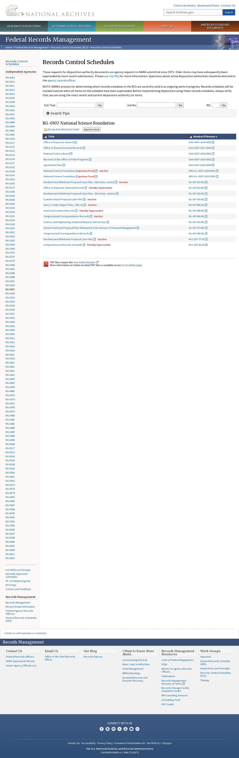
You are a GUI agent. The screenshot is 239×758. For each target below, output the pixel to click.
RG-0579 (10, 493)
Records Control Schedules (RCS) (69, 47)
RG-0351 (10, 313)
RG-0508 (10, 444)
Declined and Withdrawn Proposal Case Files (68, 239)
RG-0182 (10, 195)
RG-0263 (10, 240)
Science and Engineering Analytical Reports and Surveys (75, 222)
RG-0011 (10, 85)
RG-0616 (10, 558)
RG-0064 (10, 118)
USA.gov (167, 743)
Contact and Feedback (18, 589)
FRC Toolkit (168, 704)
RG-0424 (10, 358)
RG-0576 (10, 488)
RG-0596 (10, 529)
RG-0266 (10, 244)
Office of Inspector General (59, 142)
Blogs (131, 729)
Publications (168, 676)
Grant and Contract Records (59, 210)
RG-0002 (10, 77)
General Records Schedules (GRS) (21, 619)
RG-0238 (10, 224)
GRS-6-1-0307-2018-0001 (202, 170)
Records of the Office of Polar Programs (66, 159)
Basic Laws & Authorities (136, 664)
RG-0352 (10, 318)
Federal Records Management (32, 47)
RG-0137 (10, 163)
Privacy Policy (105, 743)
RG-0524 (10, 456)
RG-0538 (10, 464)
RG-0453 (10, 375)
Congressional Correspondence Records (66, 216)
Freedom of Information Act (129, 743)
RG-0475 (10, 403)
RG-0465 (10, 391)
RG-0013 (10, 90)
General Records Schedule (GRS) (215, 662)
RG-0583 (10, 497)
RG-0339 (10, 309)
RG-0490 (10, 440)
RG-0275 (10, 256)
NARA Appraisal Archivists (20, 661)
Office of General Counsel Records (63, 148)
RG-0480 (10, 415)
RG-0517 (10, 448)
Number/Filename (204, 136)
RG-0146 (10, 171)
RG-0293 (10, 285)
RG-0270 (10, 252)
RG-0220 (10, 208)
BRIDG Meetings (131, 673)
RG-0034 (10, 106)
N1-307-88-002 (196, 210)
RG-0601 (10, 546)
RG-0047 (10, 114)
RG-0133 (10, 155)
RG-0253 (10, 232)
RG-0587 (10, 505)
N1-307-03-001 (196, 182)
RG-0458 (10, 387)
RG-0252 (10, 228)
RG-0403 (10, 334)
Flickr (137, 729)
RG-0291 (10, 281)
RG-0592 (10, 521)
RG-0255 (10, 236)
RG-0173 (10, 187)
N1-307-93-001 (196, 222)
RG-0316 (10, 297)
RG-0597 (10, 533)
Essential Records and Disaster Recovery (134, 679)
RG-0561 (10, 476)
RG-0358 (10, 322)
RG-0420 (10, 350)
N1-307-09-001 (196, 199)
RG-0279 (10, 260)
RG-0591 (10, 517)
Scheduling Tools (171, 700)
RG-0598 (10, 537)
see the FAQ (111, 76)
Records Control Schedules (16, 63)
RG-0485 (10, 423)
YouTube (125, 729)
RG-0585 (10, 501)
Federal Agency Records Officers (19, 612)
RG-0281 (10, 269)
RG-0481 (10, 419)
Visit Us (167, 26)
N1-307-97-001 (196, 227)
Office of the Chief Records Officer (60, 658)
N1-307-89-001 (196, 216)
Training (204, 680)
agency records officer (61, 80)
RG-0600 (10, 541)
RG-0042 (10, 110)
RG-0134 (10, 159)
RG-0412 (10, 338)
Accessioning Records (135, 660)
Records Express (93, 656)
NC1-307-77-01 (197, 239)
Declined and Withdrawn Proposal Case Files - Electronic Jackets (80, 193)
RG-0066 (10, 122)
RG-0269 (10, 248)
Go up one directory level (63, 129)
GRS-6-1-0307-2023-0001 (202, 176)
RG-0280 (10, 265)
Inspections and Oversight (215, 668)
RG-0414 (10, 346)
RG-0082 (10, 134)
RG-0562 (10, 480)
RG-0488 (10, 436)
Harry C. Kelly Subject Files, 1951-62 (63, 205)
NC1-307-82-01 (197, 244)
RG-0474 (10, 399)
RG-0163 (10, 183)
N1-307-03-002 (196, 187)
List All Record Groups (18, 570)
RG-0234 (10, 220)
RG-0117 (10, 142)
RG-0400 (10, 330)
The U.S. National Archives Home (50, 10)
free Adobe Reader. (84, 262)
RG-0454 (10, 379)
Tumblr (119, 729)
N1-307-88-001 (196, 205)
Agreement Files (53, 165)
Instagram (113, 729)
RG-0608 (10, 550)
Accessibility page (132, 265)
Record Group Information (20, 606)
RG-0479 (10, 411)
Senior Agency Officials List (21, 665)
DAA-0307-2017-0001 (200, 148)
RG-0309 (10, 293)
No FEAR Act (154, 743)
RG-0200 (10, 203)
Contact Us (228, 5)
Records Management (18, 602)
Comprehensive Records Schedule (63, 244)
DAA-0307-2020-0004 (200, 165)
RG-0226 (10, 212)
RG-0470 (10, 395)
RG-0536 (10, 460)
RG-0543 (10, 468)
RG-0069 (10, 126)
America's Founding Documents (215, 26)
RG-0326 (10, 301)
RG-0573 (10, 485)
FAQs (164, 664)
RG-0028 (10, 102)
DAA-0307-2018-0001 (200, 153)
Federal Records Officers (20, 656)
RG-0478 (10, 407)
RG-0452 (10, 370)
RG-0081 (10, 130)
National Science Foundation (69, 170)
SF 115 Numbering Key (18, 581)
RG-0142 (10, 167)
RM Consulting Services (175, 695)
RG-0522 (10, 452)
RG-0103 (10, 138)
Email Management (132, 668)
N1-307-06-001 (196, 193)
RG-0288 (10, 277)
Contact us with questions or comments (25, 633)
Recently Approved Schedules (16, 575)
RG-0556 (10, 472)
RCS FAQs (11, 585)
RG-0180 (10, 191)
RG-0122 (10, 150)
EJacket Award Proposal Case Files (63, 199)
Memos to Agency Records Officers (177, 670)
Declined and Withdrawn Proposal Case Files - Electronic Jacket (79, 182)
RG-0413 (10, 342)
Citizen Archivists (185, 5)
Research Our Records (24, 26)
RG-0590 (10, 513)
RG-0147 (10, 175)
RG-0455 (10, 383)
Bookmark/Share (208, 5)
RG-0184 (10, 199)
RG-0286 (10, 273)
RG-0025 (10, 98)
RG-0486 (10, 428)
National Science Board (56, 153)
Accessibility (88, 743)
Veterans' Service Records (71, 26)
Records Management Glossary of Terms (174, 682)
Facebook (101, 729)
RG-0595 (10, 525)
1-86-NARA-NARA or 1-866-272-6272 (119, 752)
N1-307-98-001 (196, 233)
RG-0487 (10, 432)
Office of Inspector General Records (64, 187)
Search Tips (60, 113)
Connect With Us (119, 723)
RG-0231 (10, 216)
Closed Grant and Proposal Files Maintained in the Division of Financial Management (90, 227)
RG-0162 (10, 179)
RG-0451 (10, 366)
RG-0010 (10, 81)
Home (9, 47)
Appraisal (205, 656)
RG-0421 (10, 354)
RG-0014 (10, 94)
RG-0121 (10, 146)
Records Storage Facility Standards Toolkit (175, 689)
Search (229, 12)
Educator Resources (119, 26)
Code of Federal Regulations (177, 660)
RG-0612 (10, 554)
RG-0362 (10, 326)
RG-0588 (10, 509)
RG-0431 (10, 362)
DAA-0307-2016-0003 (200, 142)
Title (51, 136)
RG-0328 (10, 305)
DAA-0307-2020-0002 (200, 159)
